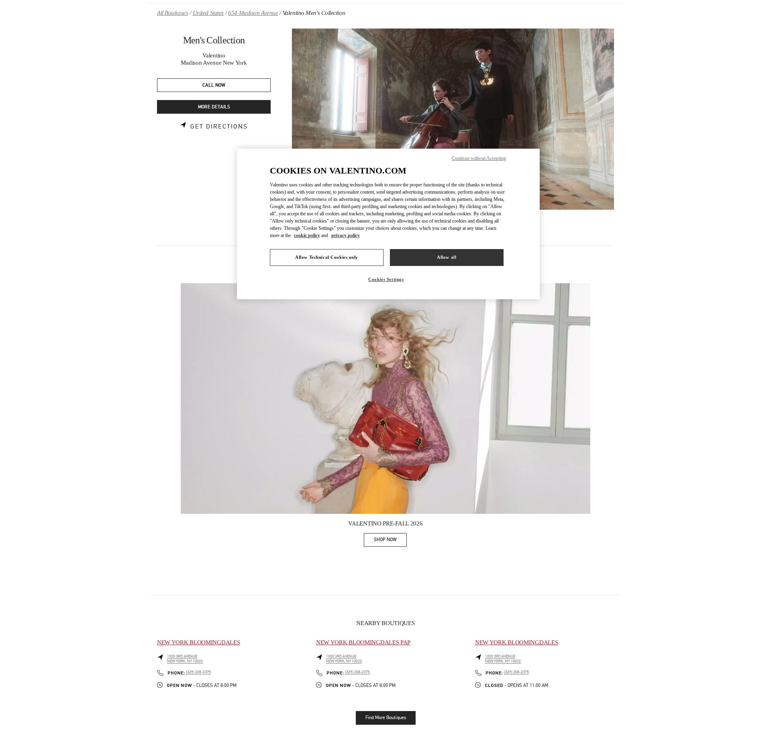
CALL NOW (213, 85)
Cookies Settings (386, 279)
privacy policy (345, 235)
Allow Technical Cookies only (326, 257)
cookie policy (307, 235)
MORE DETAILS (214, 107)
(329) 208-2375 (198, 672)
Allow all (446, 257)
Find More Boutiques (385, 717)
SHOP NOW (390, 541)
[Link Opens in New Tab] (385, 398)
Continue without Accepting (479, 158)
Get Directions (219, 127)
